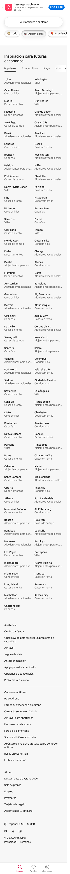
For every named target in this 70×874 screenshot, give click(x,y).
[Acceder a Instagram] (20, 831)
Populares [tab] (10, 68)
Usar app (56, 7)
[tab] (12, 33)
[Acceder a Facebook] (5, 831)
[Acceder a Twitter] (12, 831)
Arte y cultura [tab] (30, 68)
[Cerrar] (3, 7)
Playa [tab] (46, 68)
